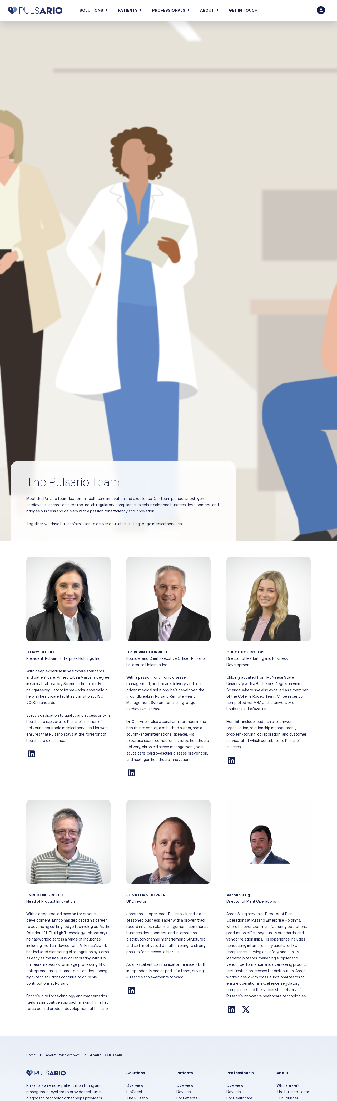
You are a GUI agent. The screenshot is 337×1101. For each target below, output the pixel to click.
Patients (128, 10)
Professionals (168, 10)
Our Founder (287, 1097)
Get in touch (243, 10)
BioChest (134, 1091)
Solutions (91, 10)
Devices (183, 1091)
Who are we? (287, 1085)
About (207, 10)
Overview (134, 1085)
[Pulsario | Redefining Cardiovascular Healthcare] (35, 10)
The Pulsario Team (292, 1091)
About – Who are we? (63, 1055)
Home (31, 1055)
